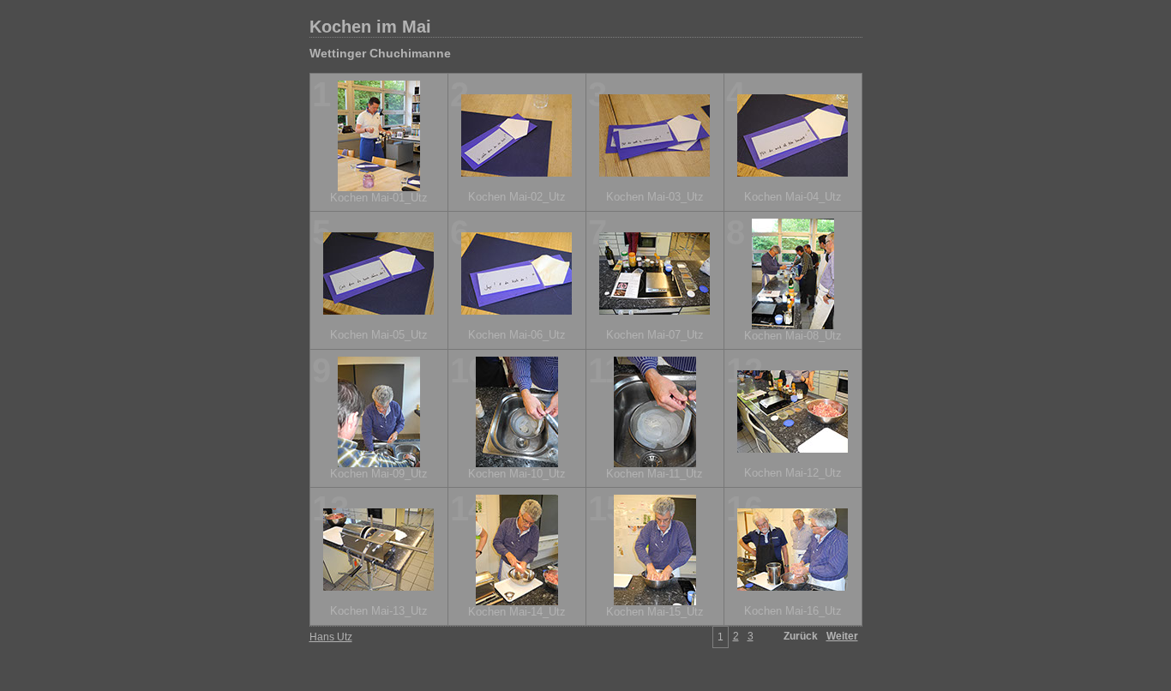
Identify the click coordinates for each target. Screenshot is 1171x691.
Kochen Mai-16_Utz (793, 610)
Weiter (842, 636)
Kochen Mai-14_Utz (517, 611)
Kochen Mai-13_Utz (379, 610)
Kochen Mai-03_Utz (655, 196)
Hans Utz (330, 637)
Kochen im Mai (370, 26)
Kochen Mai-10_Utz (517, 473)
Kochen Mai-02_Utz (517, 196)
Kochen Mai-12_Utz (793, 472)
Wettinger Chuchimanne (380, 53)
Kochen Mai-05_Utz (379, 334)
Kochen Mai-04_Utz (793, 196)
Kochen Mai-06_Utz (517, 334)
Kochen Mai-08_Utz (793, 335)
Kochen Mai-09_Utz (379, 473)
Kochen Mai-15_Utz (655, 611)
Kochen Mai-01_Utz (379, 197)
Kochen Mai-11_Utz (654, 473)
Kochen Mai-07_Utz (655, 334)
